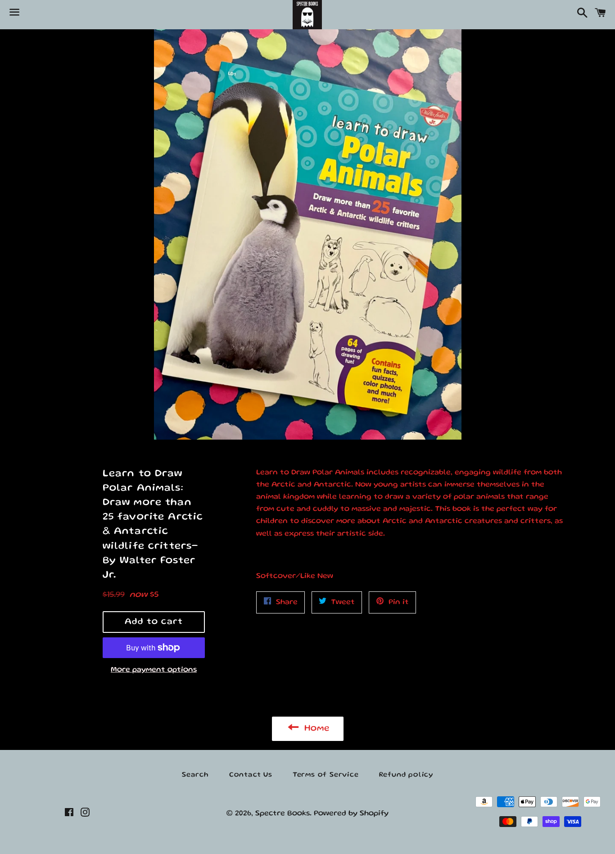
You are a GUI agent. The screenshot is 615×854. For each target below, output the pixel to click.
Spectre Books (282, 813)
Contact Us (250, 775)
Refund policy (406, 775)
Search (195, 775)
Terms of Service (326, 775)
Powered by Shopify (351, 813)
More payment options (154, 670)
